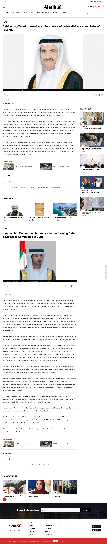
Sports (25, 12)
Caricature (56, 12)
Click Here (34, 541)
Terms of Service (64, 522)
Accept (55, 541)
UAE (7, 12)
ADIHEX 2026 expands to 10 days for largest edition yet (13, 495)
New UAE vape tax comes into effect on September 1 (65, 495)
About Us (47, 531)
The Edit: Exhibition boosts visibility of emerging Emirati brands (39, 218)
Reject (61, 541)
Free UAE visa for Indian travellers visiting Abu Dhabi (38, 495)
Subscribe (85, 510)
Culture (31, 12)
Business (18, 12)
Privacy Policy (48, 534)
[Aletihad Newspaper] (53, 6)
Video (38, 12)
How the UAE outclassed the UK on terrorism (13, 218)
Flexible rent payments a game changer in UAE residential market (63, 218)
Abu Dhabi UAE (16, 1)
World (12, 12)
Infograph (63, 12)
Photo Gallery (45, 12)
